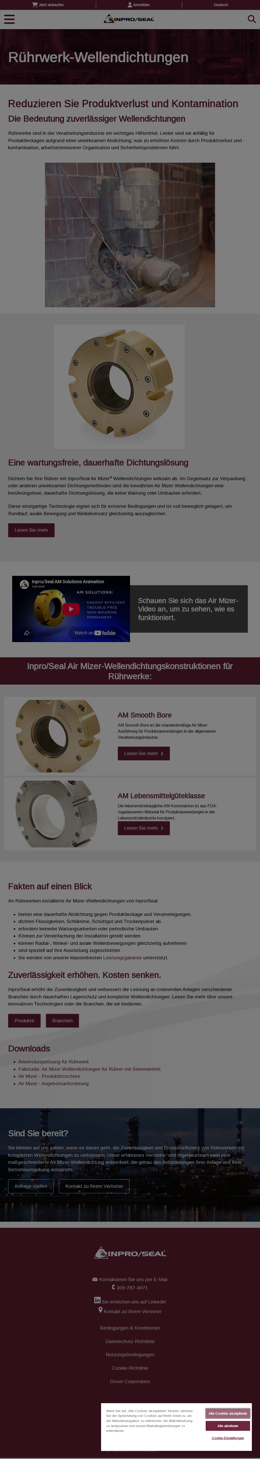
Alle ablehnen (228, 1426)
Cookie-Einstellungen (228, 1438)
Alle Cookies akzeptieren (228, 1413)
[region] (176, 1427)
